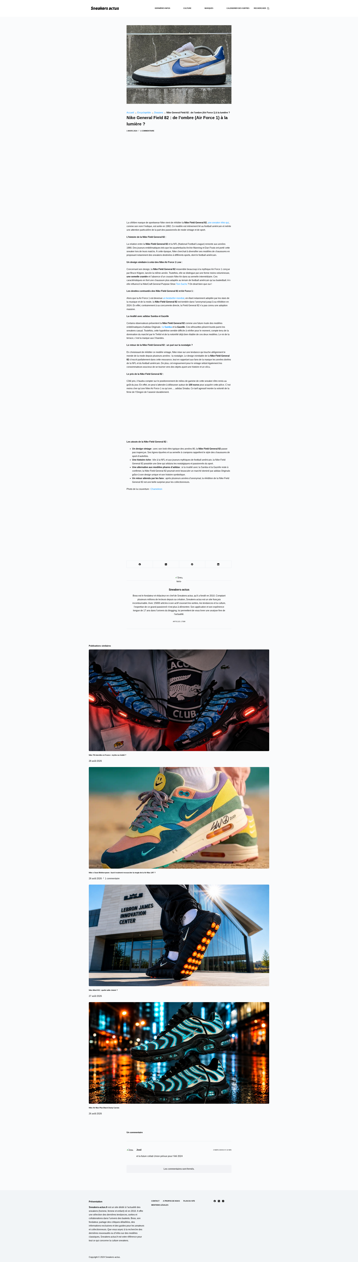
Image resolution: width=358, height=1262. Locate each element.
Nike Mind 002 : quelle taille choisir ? (103, 990)
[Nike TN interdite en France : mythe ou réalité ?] (179, 700)
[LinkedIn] (218, 564)
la (167, 327)
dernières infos (162, 8)
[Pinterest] (192, 564)
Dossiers (158, 112)
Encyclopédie (144, 112)
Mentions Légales (159, 1205)
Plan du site (189, 1201)
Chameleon (156, 489)
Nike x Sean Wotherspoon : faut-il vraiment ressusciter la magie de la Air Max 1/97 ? (122, 873)
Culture (187, 8)
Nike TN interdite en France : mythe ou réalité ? (107, 755)
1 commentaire (147, 131)
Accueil (130, 112)
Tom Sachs (181, 284)
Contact (155, 1201)
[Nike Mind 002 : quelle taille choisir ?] (179, 935)
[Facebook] (140, 564)
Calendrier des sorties (238, 8)
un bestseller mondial (173, 298)
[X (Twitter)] (166, 564)
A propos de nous (171, 1201)
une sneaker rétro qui (218, 222)
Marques (209, 8)
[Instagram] (223, 1201)
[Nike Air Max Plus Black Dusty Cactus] (179, 1053)
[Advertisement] (179, 153)
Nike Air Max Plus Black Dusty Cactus (104, 1108)
